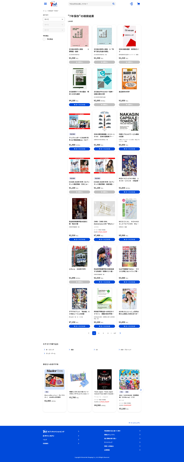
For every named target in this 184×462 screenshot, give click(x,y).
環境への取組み (109, 446)
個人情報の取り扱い (110, 438)
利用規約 (45, 443)
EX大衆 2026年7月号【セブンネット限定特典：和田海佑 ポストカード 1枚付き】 (104, 183)
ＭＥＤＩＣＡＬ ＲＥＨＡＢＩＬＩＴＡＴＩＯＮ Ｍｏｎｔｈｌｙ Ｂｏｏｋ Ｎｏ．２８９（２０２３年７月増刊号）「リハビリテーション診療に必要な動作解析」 (129, 222)
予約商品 (45, 36)
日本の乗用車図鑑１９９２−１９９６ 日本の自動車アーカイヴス (104, 135)
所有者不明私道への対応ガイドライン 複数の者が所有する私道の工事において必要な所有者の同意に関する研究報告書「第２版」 (104, 312)
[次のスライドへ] (141, 390)
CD (97, 350)
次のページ (120, 333)
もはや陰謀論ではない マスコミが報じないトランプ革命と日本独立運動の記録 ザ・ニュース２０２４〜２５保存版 (129, 270)
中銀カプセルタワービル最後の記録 (129, 135)
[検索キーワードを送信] (113, 4)
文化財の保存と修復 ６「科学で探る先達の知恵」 (104, 50)
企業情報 (107, 450)
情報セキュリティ (109, 435)
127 (115, 333)
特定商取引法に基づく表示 (112, 431)
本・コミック (50, 350)
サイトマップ (108, 442)
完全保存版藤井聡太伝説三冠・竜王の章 (78, 222)
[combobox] (92, 4)
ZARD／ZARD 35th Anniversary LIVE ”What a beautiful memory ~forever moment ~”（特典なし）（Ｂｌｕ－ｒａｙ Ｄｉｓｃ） (104, 222)
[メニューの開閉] (45, 3)
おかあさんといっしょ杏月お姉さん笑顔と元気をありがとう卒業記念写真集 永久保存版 (129, 312)
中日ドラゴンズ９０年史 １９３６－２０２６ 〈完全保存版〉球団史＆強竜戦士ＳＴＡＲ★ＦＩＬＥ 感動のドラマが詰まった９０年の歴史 (129, 179)
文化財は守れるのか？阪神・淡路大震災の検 (104, 92)
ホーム (44, 11)
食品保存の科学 (124, 91)
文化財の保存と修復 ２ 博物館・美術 (79, 50)
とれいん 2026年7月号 (77, 269)
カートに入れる (80, 105)
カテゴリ (45, 15)
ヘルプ (45, 440)
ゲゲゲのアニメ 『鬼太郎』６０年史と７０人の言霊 (79, 312)
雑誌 (72, 350)
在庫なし (80, 62)
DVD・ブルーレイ (126, 350)
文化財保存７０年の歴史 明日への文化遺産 (79, 92)
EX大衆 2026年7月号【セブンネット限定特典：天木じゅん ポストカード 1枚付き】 (79, 183)
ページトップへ (135, 423)
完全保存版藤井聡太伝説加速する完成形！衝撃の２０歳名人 (104, 270)
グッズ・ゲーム (50, 353)
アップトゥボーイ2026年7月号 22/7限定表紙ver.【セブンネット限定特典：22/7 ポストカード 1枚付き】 (79, 138)
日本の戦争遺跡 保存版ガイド (129, 50)
